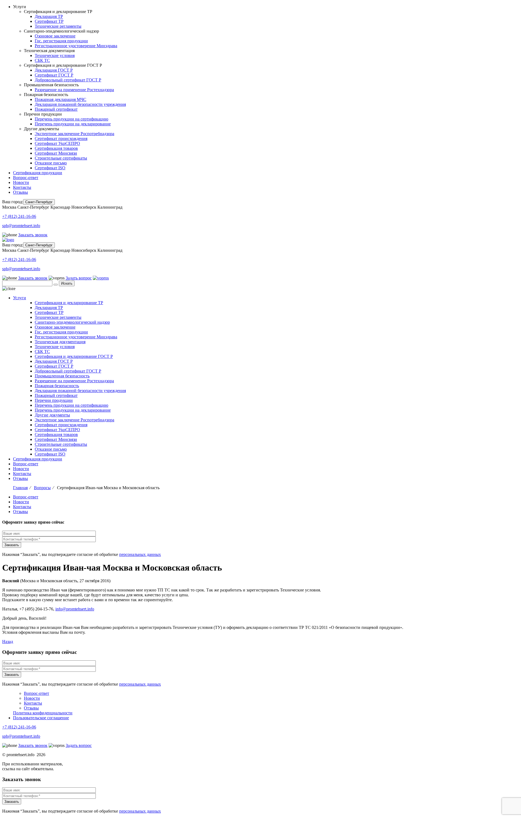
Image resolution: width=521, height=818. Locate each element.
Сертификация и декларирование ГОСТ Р (74, 356)
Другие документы (52, 415)
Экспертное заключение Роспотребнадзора (74, 133)
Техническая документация (60, 341)
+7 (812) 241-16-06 (19, 216)
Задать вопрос (79, 278)
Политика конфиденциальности (42, 713)
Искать (66, 283)
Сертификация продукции (37, 172)
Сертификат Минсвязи (56, 153)
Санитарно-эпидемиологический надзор (72, 322)
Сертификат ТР (49, 21)
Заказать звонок (32, 235)
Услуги (19, 297)
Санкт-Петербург (39, 202)
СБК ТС (42, 60)
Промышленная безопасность (62, 376)
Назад (7, 641)
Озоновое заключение (55, 36)
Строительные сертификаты (61, 158)
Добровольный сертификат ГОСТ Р (68, 80)
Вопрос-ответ (25, 177)
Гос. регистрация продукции (61, 41)
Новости (21, 182)
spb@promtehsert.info (21, 225)
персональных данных (140, 554)
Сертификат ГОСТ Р (54, 75)
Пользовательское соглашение (41, 717)
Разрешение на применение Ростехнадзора (74, 89)
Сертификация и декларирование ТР (69, 302)
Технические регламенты (58, 26)
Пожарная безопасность (57, 385)
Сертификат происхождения (61, 138)
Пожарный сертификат (56, 109)
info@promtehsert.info (74, 609)
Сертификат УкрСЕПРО (57, 143)
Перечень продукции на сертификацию (71, 119)
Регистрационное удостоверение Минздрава (76, 45)
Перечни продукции (54, 400)
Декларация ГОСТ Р (54, 70)
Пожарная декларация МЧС (60, 99)
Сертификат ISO (50, 167)
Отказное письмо (51, 163)
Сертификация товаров (56, 148)
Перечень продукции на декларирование (73, 124)
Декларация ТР (49, 16)
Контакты (22, 187)
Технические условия (55, 55)
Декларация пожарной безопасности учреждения (80, 104)
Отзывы (20, 192)
